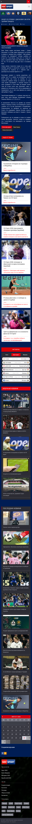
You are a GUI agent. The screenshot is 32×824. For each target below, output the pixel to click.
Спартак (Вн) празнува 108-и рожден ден (15, 691)
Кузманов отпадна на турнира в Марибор (15, 711)
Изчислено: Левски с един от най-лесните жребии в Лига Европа (16, 588)
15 (28, 730)
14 (24, 730)
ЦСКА (10, 803)
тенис (18, 807)
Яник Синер (16, 127)
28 (24, 738)
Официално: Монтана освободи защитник (16, 547)
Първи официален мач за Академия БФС (15, 630)
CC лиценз (13, 821)
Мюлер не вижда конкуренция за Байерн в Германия (15, 567)
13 (20, 730)
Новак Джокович (7, 130)
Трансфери (11, 811)
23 (3, 738)
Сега (6, 354)
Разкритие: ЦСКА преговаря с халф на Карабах (14, 610)
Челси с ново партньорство (11, 527)
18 (12, 734)
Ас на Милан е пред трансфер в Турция (15, 672)
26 (16, 738)
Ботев (18, 811)
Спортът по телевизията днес (12, 474)
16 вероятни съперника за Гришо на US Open (15, 453)
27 (20, 738)
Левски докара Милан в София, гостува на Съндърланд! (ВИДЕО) (16, 410)
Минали (25, 354)
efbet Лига (26, 807)
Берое (4, 807)
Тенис (23, 24)
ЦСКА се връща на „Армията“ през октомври (13, 494)
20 (20, 734)
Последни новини (12, 508)
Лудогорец (18, 803)
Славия (26, 803)
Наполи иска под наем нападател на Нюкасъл (14, 651)
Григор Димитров (7, 814)
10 (8, 730)
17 (8, 734)
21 (24, 734)
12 (16, 730)
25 (12, 738)
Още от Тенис (8, 137)
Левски (4, 803)
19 (16, 734)
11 (12, 730)
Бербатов (11, 807)
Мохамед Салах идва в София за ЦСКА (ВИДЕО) (14, 432)
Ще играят (16, 354)
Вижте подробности (9, 170)
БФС (3, 811)
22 (28, 734)
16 (3, 734)
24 (8, 738)
